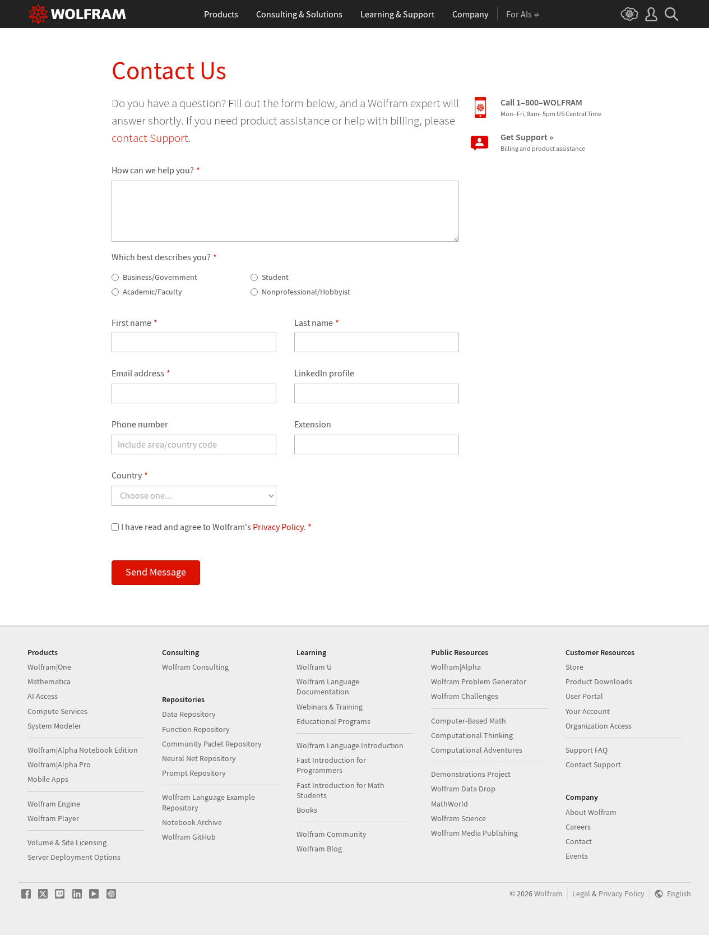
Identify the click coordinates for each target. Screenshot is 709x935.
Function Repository (196, 729)
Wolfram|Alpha (456, 667)
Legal (581, 894)
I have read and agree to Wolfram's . (216, 526)
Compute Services (57, 711)
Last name (316, 322)
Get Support (543, 142)
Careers (578, 827)
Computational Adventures (476, 750)
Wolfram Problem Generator (478, 681)
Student (274, 277)
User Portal (584, 696)
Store (574, 667)
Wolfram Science (458, 818)
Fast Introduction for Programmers (331, 765)
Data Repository (189, 714)
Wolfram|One (49, 667)
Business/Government (159, 277)
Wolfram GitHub (189, 837)
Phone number (140, 424)
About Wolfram (591, 812)
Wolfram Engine (53, 804)
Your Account (588, 711)
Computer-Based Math (468, 721)
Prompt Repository (194, 773)
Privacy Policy (278, 526)
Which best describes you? (164, 256)
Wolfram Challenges (464, 696)
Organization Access (599, 726)
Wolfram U (314, 667)
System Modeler (54, 726)
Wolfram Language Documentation (327, 686)
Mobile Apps (47, 779)
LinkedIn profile (324, 373)
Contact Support (593, 764)
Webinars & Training (329, 707)
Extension (312, 424)
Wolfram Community (331, 834)
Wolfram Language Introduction (350, 745)
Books (306, 810)
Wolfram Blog (319, 849)
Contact (579, 841)
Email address (141, 373)
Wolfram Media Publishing (474, 833)
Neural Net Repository (199, 758)
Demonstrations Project (471, 774)
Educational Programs (333, 721)
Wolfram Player (53, 818)
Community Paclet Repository (212, 744)
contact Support (150, 137)
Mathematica (49, 681)
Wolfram (548, 894)
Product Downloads (599, 681)
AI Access (42, 696)
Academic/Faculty (151, 292)
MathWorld (449, 804)
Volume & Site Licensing (66, 842)
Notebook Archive (192, 822)
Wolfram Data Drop (463, 789)
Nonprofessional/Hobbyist (305, 292)
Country (130, 475)
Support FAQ (587, 750)
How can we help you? (156, 170)
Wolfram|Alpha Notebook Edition (82, 750)
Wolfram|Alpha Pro (59, 764)
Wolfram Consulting (195, 667)
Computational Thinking (472, 735)
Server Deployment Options (74, 857)
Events (577, 856)
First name (134, 322)
